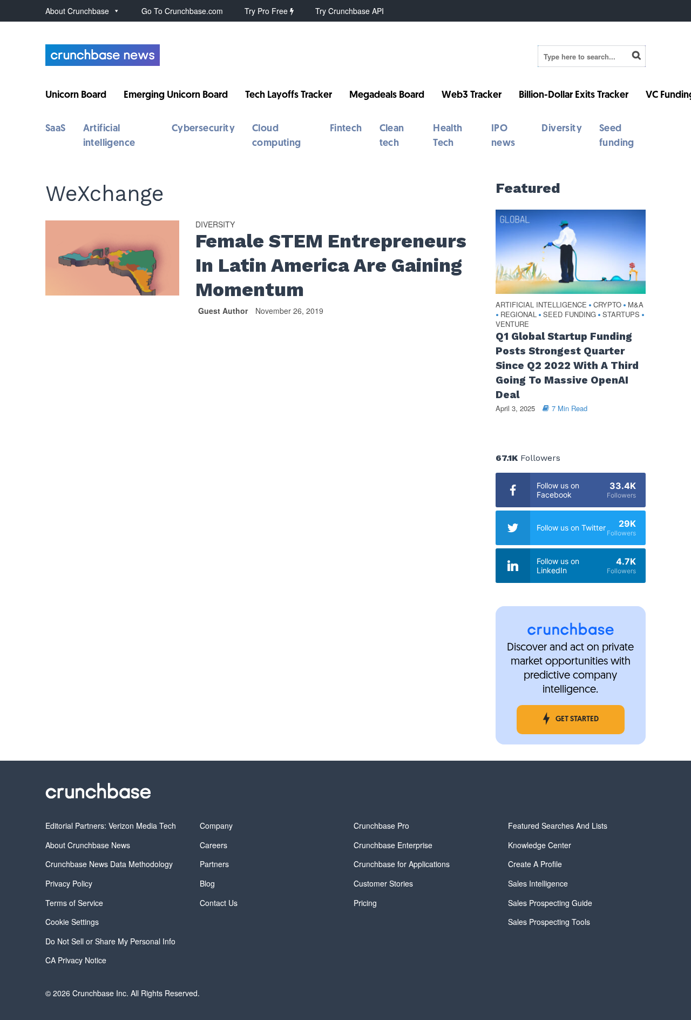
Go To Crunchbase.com (182, 10)
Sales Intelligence (538, 883)
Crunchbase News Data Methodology (109, 863)
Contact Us (219, 902)
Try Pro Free (267, 10)
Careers (213, 845)
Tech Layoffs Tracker (288, 95)
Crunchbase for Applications (402, 863)
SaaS (55, 129)
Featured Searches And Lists (557, 825)
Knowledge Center (539, 845)
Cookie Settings (72, 921)
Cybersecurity (203, 129)
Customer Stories (383, 883)
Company (216, 825)
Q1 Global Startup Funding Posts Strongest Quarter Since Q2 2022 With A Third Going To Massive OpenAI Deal (567, 365)
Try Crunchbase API (349, 10)
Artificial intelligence (541, 305)
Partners (214, 863)
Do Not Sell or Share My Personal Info (110, 941)
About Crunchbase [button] (77, 10)
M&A (635, 305)
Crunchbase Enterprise (393, 845)
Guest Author (223, 310)
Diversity (561, 129)
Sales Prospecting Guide (550, 902)
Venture (512, 324)
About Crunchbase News (87, 845)
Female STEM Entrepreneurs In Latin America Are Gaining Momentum (330, 265)
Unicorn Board (75, 95)
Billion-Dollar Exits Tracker (573, 95)
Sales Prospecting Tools (549, 921)
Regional (518, 314)
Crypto (607, 305)
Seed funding (569, 314)
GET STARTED (577, 719)
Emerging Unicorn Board (176, 95)
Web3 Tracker (472, 95)
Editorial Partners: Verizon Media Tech (110, 825)
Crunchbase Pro (381, 825)
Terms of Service (74, 902)
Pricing (365, 902)
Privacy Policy (68, 883)
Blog (207, 883)
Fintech (346, 129)
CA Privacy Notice (75, 960)
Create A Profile (535, 863)
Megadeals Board (386, 95)
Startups (621, 314)
